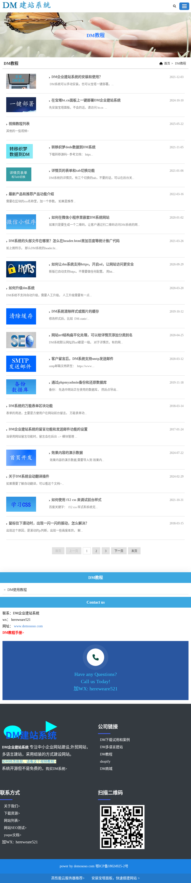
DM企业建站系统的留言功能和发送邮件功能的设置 (48, 429)
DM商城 (106, 769)
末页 (134, 551)
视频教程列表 (19, 124)
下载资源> (12, 813)
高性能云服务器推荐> (68, 878)
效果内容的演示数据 (67, 453)
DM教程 (180, 63)
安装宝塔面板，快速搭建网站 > (116, 878)
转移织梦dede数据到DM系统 (73, 147)
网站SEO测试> (15, 828)
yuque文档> (12, 835)
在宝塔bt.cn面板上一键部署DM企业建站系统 (86, 100)
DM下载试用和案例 (115, 740)
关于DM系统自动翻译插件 (31, 476)
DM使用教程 (17, 590)
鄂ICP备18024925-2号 (112, 866)
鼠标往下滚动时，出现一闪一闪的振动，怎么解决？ (49, 523)
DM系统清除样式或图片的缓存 (75, 311)
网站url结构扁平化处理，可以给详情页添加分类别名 (92, 335)
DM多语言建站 (111, 747)
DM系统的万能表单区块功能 (31, 406)
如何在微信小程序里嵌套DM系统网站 (80, 217)
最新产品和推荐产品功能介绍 (31, 194)
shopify (105, 761)
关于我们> (12, 806)
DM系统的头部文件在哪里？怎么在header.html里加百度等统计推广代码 (64, 241)
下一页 (118, 551)
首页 (167, 63)
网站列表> (12, 820)
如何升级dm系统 (22, 288)
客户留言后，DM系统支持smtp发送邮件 (82, 359)
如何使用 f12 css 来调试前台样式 (76, 500)
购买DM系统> (56, 769)
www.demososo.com (28, 626)
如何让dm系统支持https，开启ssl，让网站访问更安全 (92, 264)
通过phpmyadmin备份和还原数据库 (79, 382)
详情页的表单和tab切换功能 (73, 170)
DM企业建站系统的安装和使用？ (76, 77)
